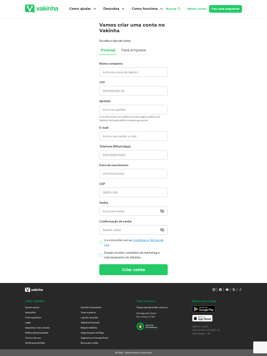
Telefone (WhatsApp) (115, 146)
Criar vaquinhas (33, 317)
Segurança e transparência (94, 337)
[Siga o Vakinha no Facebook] (220, 289)
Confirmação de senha (115, 221)
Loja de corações (89, 317)
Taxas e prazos (88, 312)
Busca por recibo (89, 342)
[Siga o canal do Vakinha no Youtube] (227, 289)
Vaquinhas (30, 312)
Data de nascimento (113, 165)
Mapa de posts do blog (92, 332)
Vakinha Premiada (90, 322)
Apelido (105, 101)
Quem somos (32, 307)
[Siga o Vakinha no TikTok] (240, 289)
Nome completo (111, 63)
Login (28, 322)
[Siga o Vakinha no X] (233, 289)
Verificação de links (35, 342)
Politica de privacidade (36, 332)
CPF (102, 82)
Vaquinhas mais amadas (37, 327)
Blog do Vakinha (89, 327)
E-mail (103, 127)
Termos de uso (33, 337)
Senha (103, 202)
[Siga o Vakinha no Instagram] (213, 289)
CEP (102, 184)
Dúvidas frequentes (91, 307)
